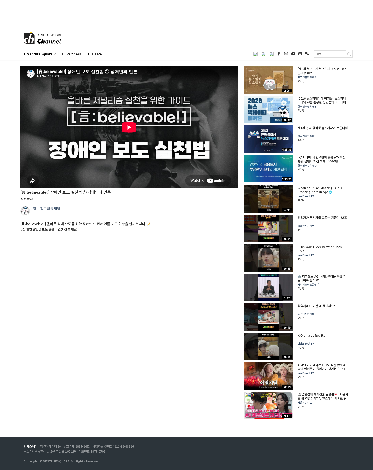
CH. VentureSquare (36, 54)
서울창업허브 (305, 402)
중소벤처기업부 (306, 225)
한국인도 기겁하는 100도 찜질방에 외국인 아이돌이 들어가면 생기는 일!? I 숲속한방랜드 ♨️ (322, 369)
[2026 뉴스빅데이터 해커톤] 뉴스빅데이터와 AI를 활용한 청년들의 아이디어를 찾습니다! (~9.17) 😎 (322, 102)
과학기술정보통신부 (308, 284)
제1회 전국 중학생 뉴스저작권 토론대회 (323, 128)
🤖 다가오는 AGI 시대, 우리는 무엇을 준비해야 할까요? (321, 278)
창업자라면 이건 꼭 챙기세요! (316, 306)
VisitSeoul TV (306, 196)
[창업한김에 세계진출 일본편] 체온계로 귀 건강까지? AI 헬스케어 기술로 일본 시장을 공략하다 (323, 398)
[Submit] (349, 54)
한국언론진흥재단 (46, 208)
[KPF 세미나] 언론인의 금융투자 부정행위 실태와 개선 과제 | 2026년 (321, 159)
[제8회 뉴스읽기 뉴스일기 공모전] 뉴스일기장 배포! (322, 71)
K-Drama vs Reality (311, 335)
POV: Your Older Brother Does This (320, 249)
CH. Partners (70, 54)
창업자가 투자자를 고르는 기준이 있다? (323, 217)
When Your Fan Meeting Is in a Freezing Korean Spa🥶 (320, 190)
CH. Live (95, 54)
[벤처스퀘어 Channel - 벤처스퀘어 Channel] (41, 38)
